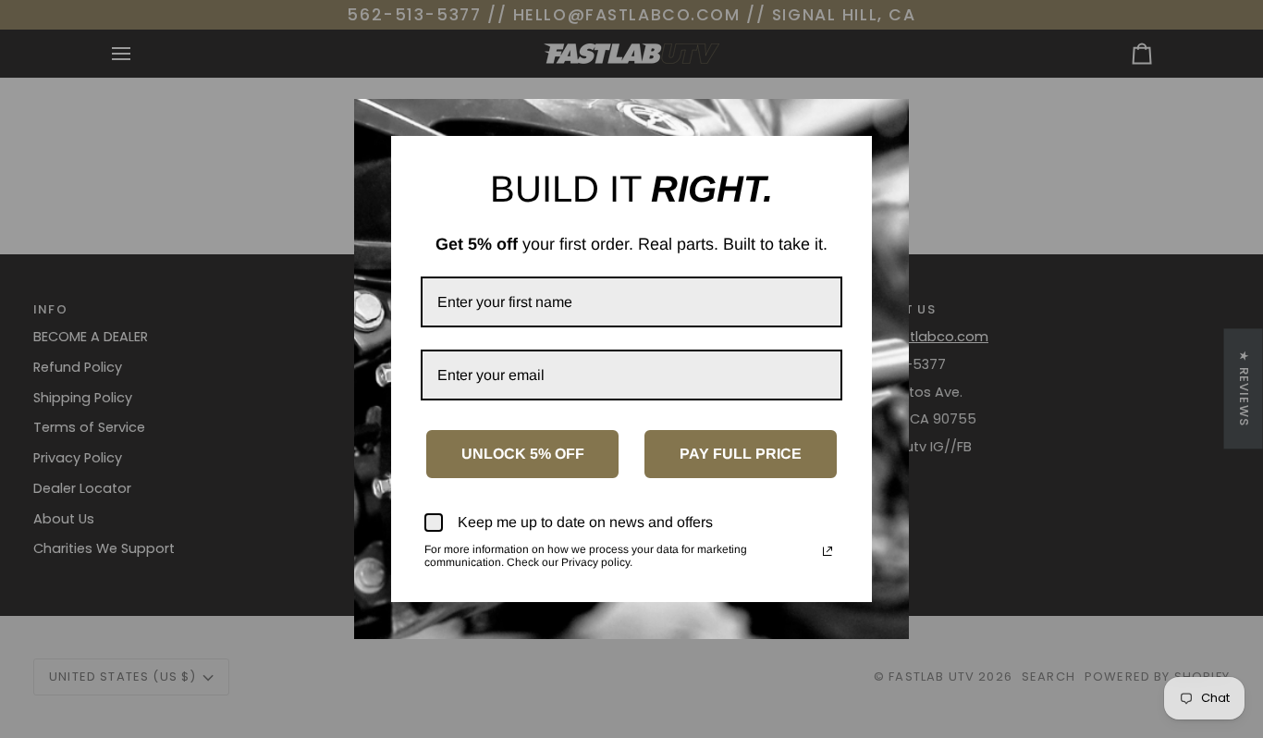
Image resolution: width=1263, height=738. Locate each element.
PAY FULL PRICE (741, 453)
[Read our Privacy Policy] (827, 551)
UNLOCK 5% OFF (522, 453)
